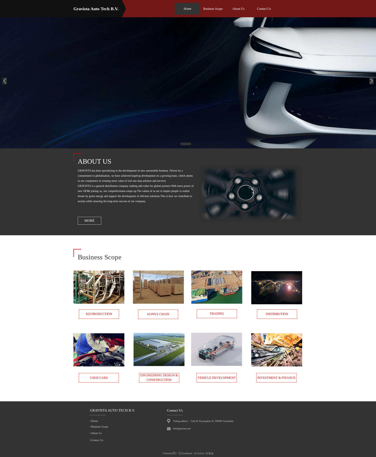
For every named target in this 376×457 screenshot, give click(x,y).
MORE (89, 221)
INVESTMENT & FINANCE (276, 377)
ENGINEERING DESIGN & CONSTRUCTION (159, 378)
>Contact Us (96, 440)
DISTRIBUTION (277, 314)
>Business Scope (99, 426)
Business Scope (213, 8)
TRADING (217, 313)
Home (187, 8)
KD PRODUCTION (99, 314)
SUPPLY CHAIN (158, 314)
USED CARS (99, 377)
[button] (185, 144)
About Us (238, 8)
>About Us (95, 433)
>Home (94, 421)
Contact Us (264, 8)
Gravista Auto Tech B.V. (95, 8)
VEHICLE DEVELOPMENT (217, 377)
